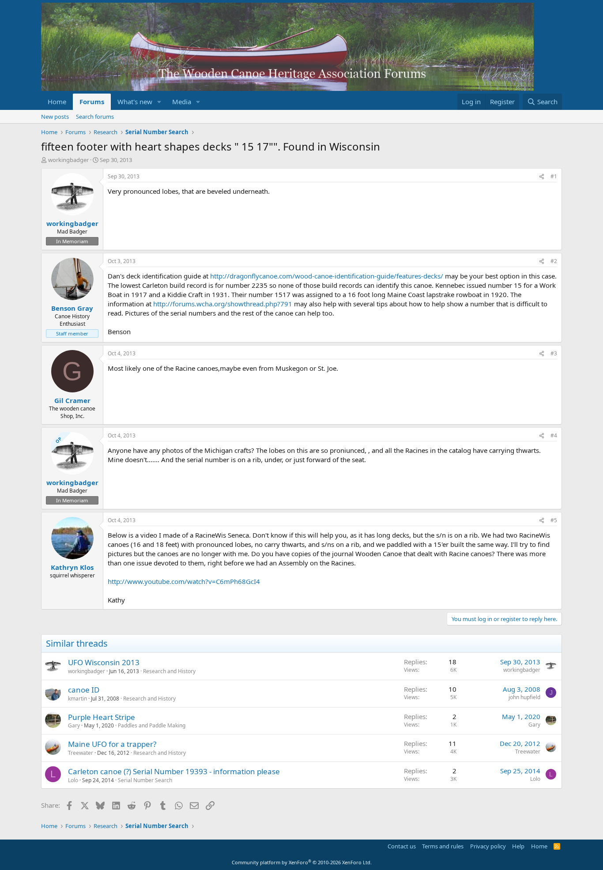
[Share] (541, 177)
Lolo (73, 780)
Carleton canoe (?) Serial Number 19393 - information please (174, 771)
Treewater (80, 753)
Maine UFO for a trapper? (112, 744)
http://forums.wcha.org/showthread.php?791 (222, 303)
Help (518, 846)
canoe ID (83, 690)
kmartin (77, 698)
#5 (553, 520)
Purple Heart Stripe (101, 717)
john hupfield (524, 697)
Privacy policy (488, 846)
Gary (74, 725)
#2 (553, 261)
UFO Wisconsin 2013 (103, 662)
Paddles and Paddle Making (151, 725)
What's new (134, 101)
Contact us (402, 846)
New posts (55, 117)
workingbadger (68, 160)
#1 (553, 176)
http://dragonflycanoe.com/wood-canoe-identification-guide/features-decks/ (326, 275)
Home (57, 101)
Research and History (169, 671)
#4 (553, 435)
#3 (553, 353)
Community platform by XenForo (302, 862)
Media (181, 101)
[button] (159, 102)
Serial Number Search (145, 780)
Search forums (95, 117)
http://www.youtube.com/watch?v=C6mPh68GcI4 (184, 581)
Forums (91, 101)
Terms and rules (443, 846)
